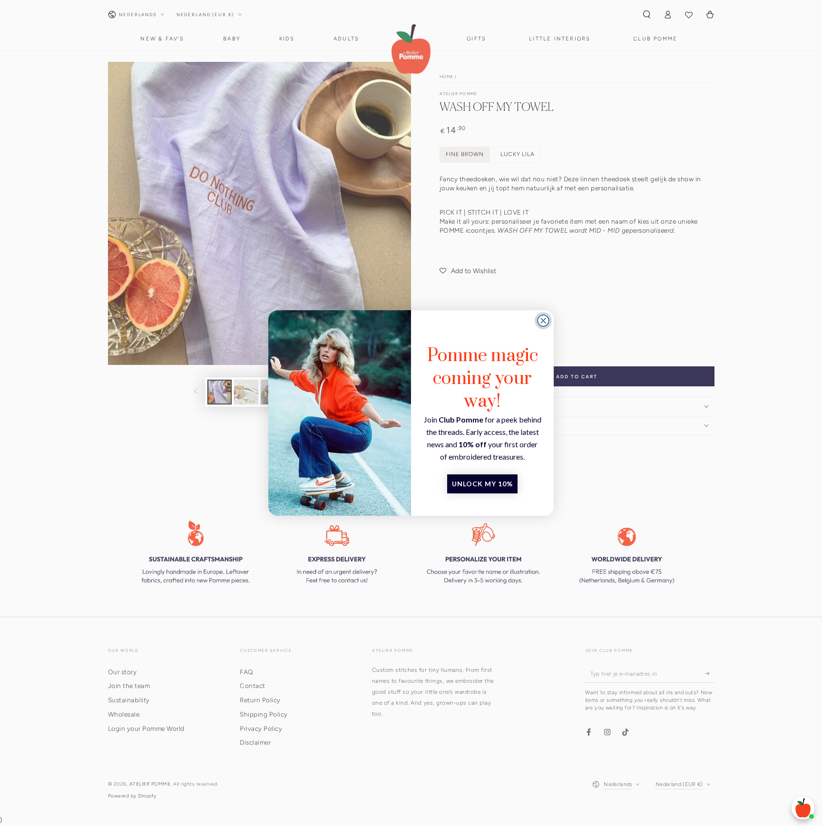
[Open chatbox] (803, 807)
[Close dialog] (543, 320)
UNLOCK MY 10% (482, 484)
